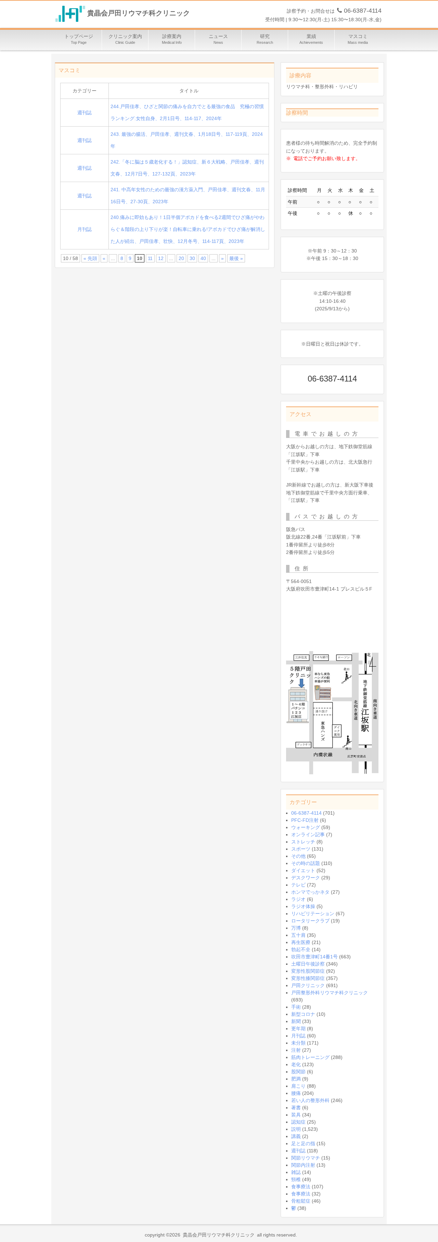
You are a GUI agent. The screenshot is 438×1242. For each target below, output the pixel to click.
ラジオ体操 (303, 906)
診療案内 (172, 39)
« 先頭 (90, 258)
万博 (296, 928)
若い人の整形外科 (310, 1100)
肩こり (298, 1086)
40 (203, 258)
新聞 (296, 1021)
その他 (298, 856)
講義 (296, 1136)
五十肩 (298, 935)
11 (150, 258)
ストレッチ (303, 841)
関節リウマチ (305, 1158)
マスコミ (358, 39)
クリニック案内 (125, 39)
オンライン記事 (308, 834)
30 (192, 258)
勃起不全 (300, 949)
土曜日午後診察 (308, 964)
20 (181, 258)
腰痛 (296, 1093)
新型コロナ (303, 1014)
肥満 (296, 1079)
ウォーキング (305, 827)
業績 (311, 39)
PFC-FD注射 (305, 820)
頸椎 (296, 1179)
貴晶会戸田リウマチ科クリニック (138, 13)
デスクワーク (305, 877)
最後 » (236, 258)
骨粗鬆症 (300, 1201)
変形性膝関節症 (308, 978)
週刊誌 (84, 112)
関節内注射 (303, 1165)
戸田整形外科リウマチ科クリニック (329, 992)
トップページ (78, 39)
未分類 (298, 1043)
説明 (296, 1129)
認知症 (298, 1122)
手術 (296, 1007)
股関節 (298, 1071)
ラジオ (298, 899)
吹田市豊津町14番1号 (314, 956)
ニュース (218, 39)
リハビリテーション (312, 913)
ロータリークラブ (310, 920)
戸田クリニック (308, 985)
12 (161, 258)
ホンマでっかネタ (310, 892)
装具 (296, 1114)
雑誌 (296, 1172)
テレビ (298, 885)
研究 (265, 39)
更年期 (298, 1028)
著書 (296, 1107)
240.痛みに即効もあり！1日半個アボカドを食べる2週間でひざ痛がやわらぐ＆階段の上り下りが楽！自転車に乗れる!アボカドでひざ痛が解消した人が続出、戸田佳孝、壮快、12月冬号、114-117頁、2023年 (188, 229)
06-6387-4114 (306, 813)
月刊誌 (84, 229)
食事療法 (300, 1186)
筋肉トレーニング (310, 1057)
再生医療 (300, 942)
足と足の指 (303, 1143)
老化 (296, 1064)
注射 (296, 1050)
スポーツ (300, 849)
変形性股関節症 (308, 971)
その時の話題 (305, 863)
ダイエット (303, 870)
